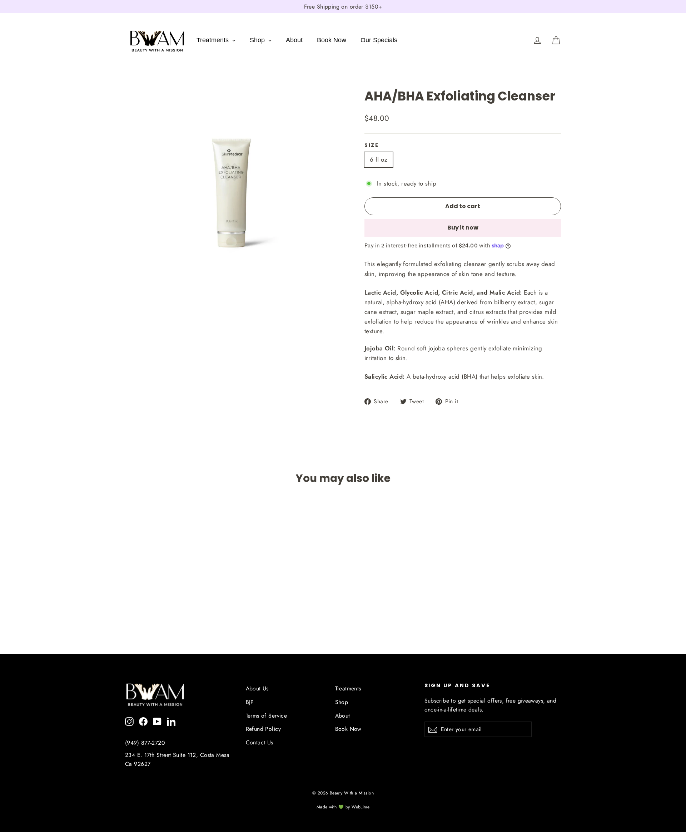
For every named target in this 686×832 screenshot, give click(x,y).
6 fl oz (378, 159)
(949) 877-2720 (145, 743)
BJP (250, 702)
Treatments (348, 688)
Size (371, 145)
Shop (341, 702)
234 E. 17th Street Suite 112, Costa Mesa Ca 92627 (177, 759)
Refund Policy (263, 729)
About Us (257, 688)
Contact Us (259, 742)
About (342, 716)
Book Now (348, 729)
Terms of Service (266, 716)
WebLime (360, 807)
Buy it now (462, 227)
